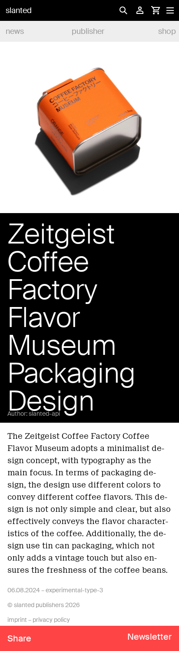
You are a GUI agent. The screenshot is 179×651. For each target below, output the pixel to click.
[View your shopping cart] (155, 10)
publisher (88, 31)
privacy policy (51, 620)
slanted (19, 10)
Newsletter (149, 636)
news (15, 31)
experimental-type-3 (74, 590)
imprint (17, 620)
